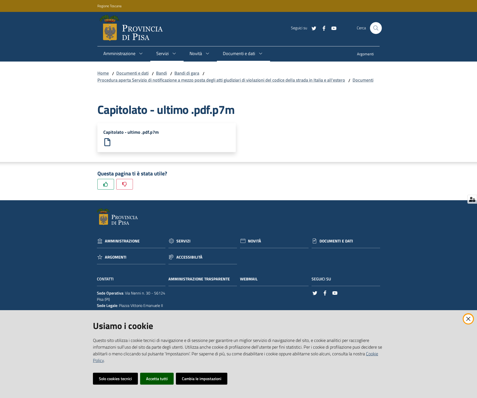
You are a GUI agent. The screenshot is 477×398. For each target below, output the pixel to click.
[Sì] (105, 184)
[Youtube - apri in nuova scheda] (332, 28)
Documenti (363, 80)
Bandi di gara (186, 73)
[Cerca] (376, 28)
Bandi (161, 73)
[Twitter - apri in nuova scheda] (312, 28)
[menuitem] (365, 54)
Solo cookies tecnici (115, 379)
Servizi (183, 241)
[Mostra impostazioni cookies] (472, 199)
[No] (124, 184)
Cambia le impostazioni (201, 379)
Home (103, 73)
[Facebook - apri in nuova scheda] (322, 28)
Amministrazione (122, 241)
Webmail (249, 279)
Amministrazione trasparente (199, 279)
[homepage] (133, 28)
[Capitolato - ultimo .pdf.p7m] (107, 141)
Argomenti (115, 257)
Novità (254, 241)
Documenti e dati (132, 73)
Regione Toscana (109, 5)
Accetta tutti (157, 379)
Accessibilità (189, 257)
